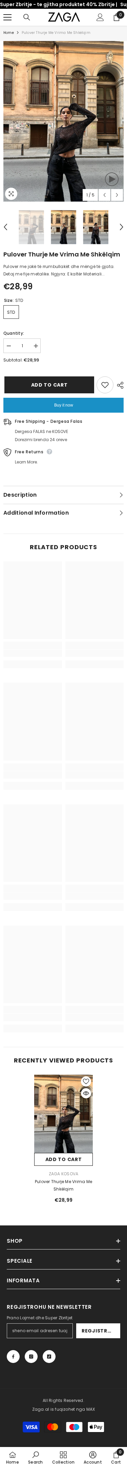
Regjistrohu (100, 1330)
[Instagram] (31, 1356)
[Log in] (100, 17)
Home (8, 32)
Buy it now (63, 405)
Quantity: (13, 333)
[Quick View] (86, 1093)
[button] (104, 195)
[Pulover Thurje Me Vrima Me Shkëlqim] (63, 1114)
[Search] (27, 17)
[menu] (7, 17)
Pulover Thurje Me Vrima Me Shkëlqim (63, 1185)
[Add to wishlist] (105, 384)
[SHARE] (118, 385)
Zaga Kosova (64, 1174)
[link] (32, 653)
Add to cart (48, 384)
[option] (63, 121)
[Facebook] (13, 1356)
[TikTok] (49, 1356)
